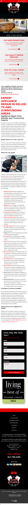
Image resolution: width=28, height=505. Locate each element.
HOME (14, 415)
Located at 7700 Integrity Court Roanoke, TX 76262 (14, 436)
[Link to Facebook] (12, 473)
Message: (7, 361)
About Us (14, 427)
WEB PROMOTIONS (14, 422)
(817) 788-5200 (16, 320)
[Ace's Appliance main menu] (1, 1)
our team (10, 176)
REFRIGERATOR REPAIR (14, 420)
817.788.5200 (23, 1)
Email (6, 347)
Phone (6, 354)
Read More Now (14, 63)
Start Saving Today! (14, 47)
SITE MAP (19, 494)
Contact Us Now (14, 77)
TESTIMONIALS (14, 425)
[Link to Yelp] (15, 473)
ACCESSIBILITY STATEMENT (15, 495)
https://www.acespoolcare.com (10, 94)
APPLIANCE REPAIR (14, 418)
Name (6, 340)
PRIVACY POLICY (12, 494)
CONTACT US (14, 430)
